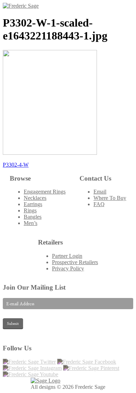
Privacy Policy (68, 268)
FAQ (99, 204)
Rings (30, 210)
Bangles (32, 217)
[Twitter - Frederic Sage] (29, 362)
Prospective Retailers (75, 262)
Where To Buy (109, 198)
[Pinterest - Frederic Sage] (91, 368)
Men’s (30, 223)
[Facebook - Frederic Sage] (86, 362)
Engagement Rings (45, 192)
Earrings (33, 204)
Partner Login (67, 256)
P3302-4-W (16, 165)
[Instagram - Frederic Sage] (32, 368)
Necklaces (35, 198)
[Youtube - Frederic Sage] (30, 374)
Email (99, 192)
